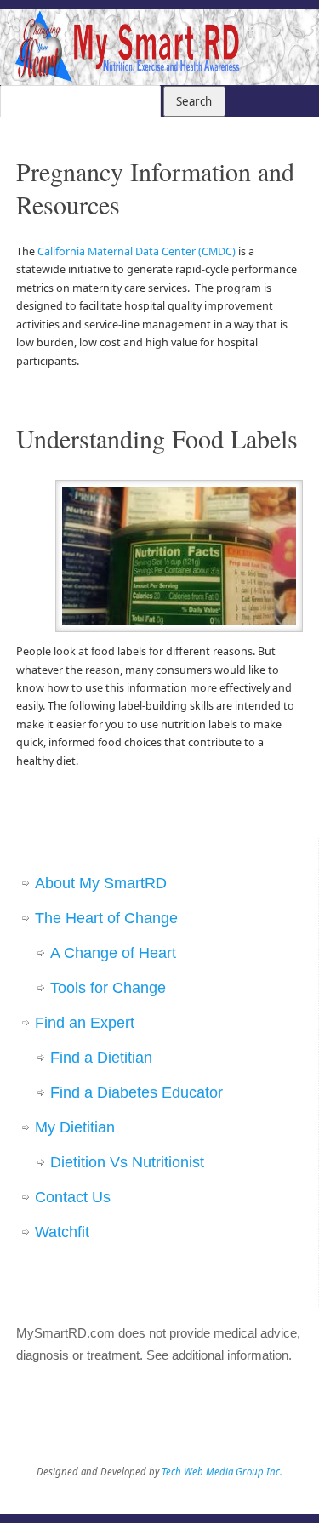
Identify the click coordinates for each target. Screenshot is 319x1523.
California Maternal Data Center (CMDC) (136, 251)
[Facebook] (248, 34)
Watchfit (62, 1232)
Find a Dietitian (101, 1057)
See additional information (217, 1355)
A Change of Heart (113, 952)
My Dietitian (75, 1127)
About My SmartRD (101, 883)
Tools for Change (108, 987)
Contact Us (73, 1197)
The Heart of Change (106, 918)
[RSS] (298, 34)
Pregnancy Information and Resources (155, 187)
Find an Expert (84, 1022)
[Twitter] (273, 34)
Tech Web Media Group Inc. (222, 1471)
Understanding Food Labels (157, 438)
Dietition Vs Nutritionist (127, 1162)
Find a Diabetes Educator (136, 1092)
